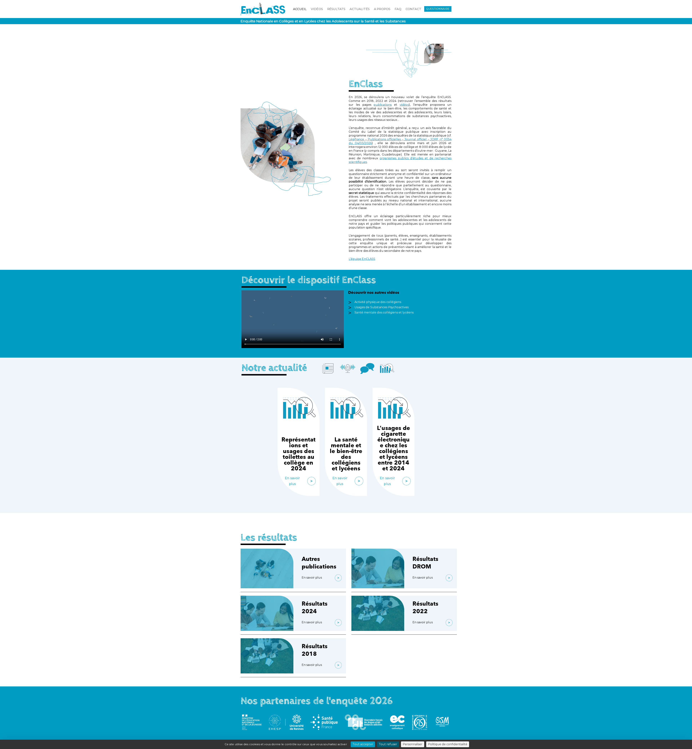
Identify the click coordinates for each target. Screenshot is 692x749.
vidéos (404, 104)
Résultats (336, 9)
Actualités (360, 9)
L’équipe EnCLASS (362, 259)
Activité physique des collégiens (377, 302)
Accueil (300, 9)
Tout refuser (388, 744)
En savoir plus (292, 481)
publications (383, 104)
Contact (413, 9)
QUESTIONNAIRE (437, 8)
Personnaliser (412, 744)
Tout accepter (362, 744)
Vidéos (317, 9)
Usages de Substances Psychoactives (381, 307)
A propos (382, 9)
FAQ (398, 9)
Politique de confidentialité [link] (447, 744)
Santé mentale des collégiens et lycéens (384, 312)
